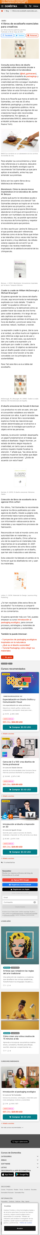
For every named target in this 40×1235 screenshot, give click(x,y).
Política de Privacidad (31, 913)
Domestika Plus (19, 1192)
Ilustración (15, 967)
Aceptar (20, 1228)
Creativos (27, 1189)
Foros (21, 1189)
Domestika (4, 1201)
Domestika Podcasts (7, 1192)
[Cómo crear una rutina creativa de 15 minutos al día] (20, 1011)
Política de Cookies (9, 915)
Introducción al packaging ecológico (19, 1092)
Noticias (17, 1201)
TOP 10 (10, 663)
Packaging (4, 663)
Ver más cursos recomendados (12, 1127)
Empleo (16, 1189)
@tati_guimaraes (28, 73)
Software (5, 1164)
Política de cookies (26, 1223)
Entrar (35, 6)
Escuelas (33, 1189)
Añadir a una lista (8, 734)
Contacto (11, 1201)
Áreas (4, 1160)
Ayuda (27, 1201)
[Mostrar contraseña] (35, 902)
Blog (7, 11)
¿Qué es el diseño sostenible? (16, 645)
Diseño (4, 20)
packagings (31, 76)
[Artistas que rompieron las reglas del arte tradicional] (20, 945)
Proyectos (10, 1189)
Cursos (3, 1189)
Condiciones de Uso (17, 913)
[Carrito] (30, 6)
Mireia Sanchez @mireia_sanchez (15, 30)
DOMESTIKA (10, 6)
